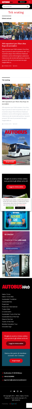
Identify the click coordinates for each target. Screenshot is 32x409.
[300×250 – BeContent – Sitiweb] (16, 242)
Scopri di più (16, 361)
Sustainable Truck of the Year (11, 314)
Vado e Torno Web (8, 297)
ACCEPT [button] (10, 207)
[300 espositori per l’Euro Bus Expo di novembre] (16, 31)
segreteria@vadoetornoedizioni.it (15, 380)
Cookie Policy (22, 205)
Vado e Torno (6, 294)
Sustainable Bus (7, 302)
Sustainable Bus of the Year (10, 317)
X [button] (28, 200)
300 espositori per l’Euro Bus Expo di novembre (14, 45)
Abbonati (22, 2)
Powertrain (5, 304)
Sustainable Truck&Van (9, 299)
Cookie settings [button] (20, 207)
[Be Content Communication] (13, 404)
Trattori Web (6, 309)
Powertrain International (9, 307)
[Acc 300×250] (16, 219)
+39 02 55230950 (8, 376)
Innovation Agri (7, 327)
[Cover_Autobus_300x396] (16, 147)
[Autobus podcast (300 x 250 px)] (16, 265)
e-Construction (6, 312)
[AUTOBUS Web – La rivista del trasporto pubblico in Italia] (7, 2)
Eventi (16, 66)
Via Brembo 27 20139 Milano (12, 373)
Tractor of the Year (8, 322)
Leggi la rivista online (16, 187)
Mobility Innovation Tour (9, 324)
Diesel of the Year (7, 319)
